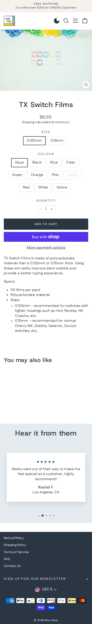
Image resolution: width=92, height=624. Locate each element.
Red (26, 187)
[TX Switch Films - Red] (16, 412)
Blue (54, 162)
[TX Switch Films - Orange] (32, 408)
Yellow (61, 187)
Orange (37, 175)
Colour (46, 154)
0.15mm (56, 140)
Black (37, 162)
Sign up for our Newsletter (35, 579)
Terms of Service (16, 552)
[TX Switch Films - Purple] (11, 412)
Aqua (19, 162)
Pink (55, 175)
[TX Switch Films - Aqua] (6, 408)
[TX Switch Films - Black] (11, 408)
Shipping (28, 122)
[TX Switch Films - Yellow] (27, 412)
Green (17, 175)
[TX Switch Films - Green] (27, 408)
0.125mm (34, 140)
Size (46, 132)
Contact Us (12, 566)
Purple (72, 175)
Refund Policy (14, 538)
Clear (70, 162)
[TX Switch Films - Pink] (6, 412)
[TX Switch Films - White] (21, 412)
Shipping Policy (15, 545)
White (43, 187)
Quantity (46, 201)
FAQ (7, 559)
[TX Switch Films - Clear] (21, 408)
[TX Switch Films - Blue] (16, 408)
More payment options (46, 247)
